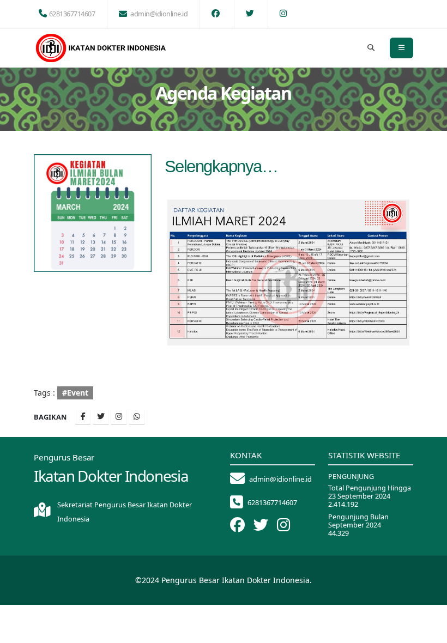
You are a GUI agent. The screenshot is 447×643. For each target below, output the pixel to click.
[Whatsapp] (136, 416)
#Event (75, 392)
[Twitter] (100, 416)
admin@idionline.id (159, 14)
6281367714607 (72, 14)
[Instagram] (118, 416)
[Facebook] (82, 416)
